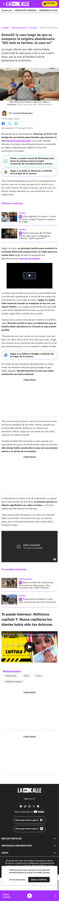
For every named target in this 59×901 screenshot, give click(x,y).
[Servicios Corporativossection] (55, 845)
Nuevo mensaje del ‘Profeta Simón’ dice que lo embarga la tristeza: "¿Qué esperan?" (35, 235)
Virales (33, 28)
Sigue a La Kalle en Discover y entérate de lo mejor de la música (31, 172)
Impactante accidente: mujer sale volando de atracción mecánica (37, 600)
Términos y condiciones (15, 863)
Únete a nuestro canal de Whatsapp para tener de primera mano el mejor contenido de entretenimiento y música (32, 161)
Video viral (11, 675)
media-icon (29, 895)
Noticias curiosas (14, 681)
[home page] (29, 790)
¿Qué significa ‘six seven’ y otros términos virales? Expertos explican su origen (37, 219)
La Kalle (5, 28)
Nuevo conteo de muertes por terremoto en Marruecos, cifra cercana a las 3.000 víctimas (36, 585)
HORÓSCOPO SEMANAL (26, 10)
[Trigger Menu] (3, 4)
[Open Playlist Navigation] (55, 895)
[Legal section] (55, 853)
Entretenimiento (19, 28)
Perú (39, 675)
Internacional (25, 579)
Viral (26, 675)
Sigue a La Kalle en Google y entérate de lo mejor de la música (32, 355)
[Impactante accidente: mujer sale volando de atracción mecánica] (9, 599)
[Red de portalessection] (55, 838)
